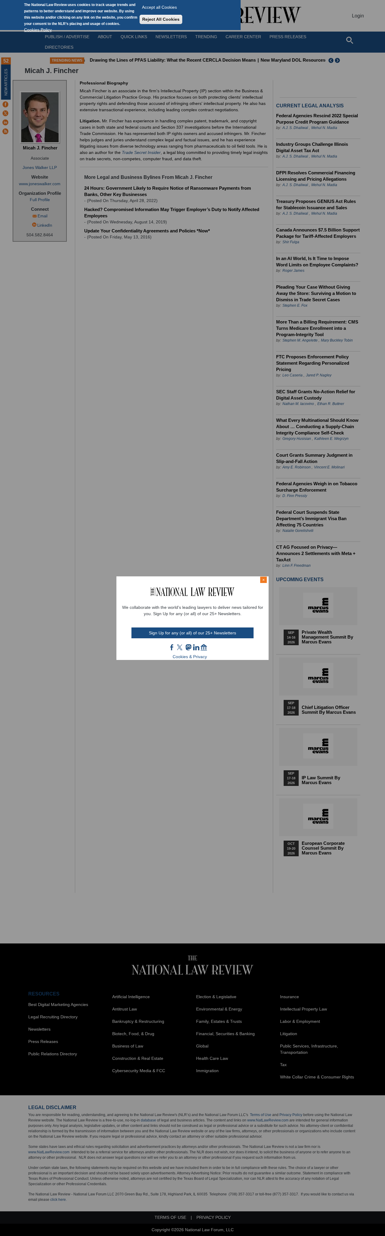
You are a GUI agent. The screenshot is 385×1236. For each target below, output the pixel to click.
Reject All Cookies (161, 19)
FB (172, 647)
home (204, 647)
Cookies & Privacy (190, 656)
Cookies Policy (38, 29)
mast (188, 647)
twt (180, 647)
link (196, 647)
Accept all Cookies (159, 7)
